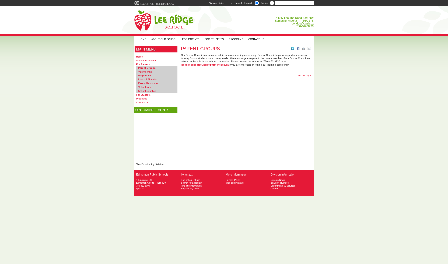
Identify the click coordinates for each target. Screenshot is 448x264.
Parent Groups (147, 67)
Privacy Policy (233, 180)
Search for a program (191, 182)
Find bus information (191, 185)
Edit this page (305, 75)
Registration (145, 75)
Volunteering (145, 71)
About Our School (164, 39)
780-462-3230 (305, 26)
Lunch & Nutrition (147, 79)
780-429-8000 (143, 185)
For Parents (190, 39)
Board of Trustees (280, 182)
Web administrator (235, 182)
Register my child (190, 188)
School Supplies (147, 91)
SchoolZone (145, 87)
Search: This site (244, 3)
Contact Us (256, 39)
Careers (274, 188)
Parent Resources (148, 83)
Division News (278, 180)
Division (264, 3)
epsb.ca (140, 188)
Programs (236, 39)
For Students (214, 39)
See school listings (190, 180)
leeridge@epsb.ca (302, 23)
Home (142, 39)
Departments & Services (283, 185)
